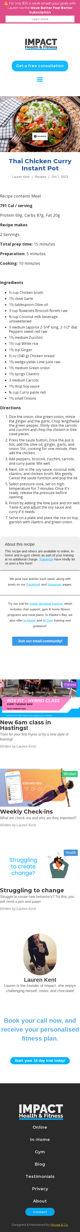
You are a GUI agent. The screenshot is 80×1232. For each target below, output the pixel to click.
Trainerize (46, 559)
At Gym (48, 620)
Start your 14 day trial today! (40, 1060)
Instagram (55, 584)
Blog (40, 1164)
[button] (40, 79)
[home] (40, 39)
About (40, 1201)
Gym (40, 1151)
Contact (40, 1212)
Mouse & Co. (59, 1224)
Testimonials (40, 1176)
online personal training (46, 603)
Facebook (33, 584)
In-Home (29, 620)
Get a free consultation (40, 66)
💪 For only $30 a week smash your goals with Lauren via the (40, 11)
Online (40, 1127)
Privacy (40, 1188)
